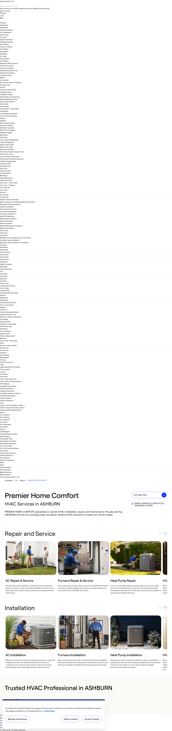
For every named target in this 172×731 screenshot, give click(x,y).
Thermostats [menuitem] (4, 106)
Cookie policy (49, 711)
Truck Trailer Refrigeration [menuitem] (9, 140)
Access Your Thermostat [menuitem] (8, 340)
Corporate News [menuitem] (5, 467)
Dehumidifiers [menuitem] (5, 58)
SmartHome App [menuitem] (6, 326)
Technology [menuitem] (4, 319)
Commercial (4, 82)
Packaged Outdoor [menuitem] (6, 94)
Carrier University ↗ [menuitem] (7, 362)
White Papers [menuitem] (4, 357)
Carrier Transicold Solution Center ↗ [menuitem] (12, 407)
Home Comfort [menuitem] (5, 252)
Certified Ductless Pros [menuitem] (8, 314)
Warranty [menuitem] (3, 338)
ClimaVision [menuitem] (4, 111)
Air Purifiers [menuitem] (4, 49)
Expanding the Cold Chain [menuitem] (9, 293)
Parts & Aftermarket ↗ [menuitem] (8, 101)
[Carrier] (86, 14)
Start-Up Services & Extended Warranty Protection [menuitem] (17, 202)
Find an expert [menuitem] (5, 369)
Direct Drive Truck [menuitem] (6, 154)
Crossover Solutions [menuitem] (7, 68)
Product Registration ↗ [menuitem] (8, 336)
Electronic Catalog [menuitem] (6, 125)
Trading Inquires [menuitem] (5, 398)
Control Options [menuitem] (5, 173)
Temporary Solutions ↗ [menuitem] (8, 214)
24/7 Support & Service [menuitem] (8, 209)
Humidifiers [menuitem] (4, 51)
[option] (31, 567)
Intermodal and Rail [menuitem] (7, 149)
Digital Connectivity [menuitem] (7, 206)
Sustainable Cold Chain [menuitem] (8, 441)
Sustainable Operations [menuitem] (8, 443)
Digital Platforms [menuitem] (6, 180)
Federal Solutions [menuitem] (6, 269)
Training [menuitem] (3, 360)
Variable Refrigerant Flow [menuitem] (9, 70)
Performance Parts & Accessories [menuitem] (11, 159)
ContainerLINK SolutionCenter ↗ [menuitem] (11, 410)
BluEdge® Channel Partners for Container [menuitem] (14, 242)
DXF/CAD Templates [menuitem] (7, 128)
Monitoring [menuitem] (3, 175)
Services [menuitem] (3, 192)
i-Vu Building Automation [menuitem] (9, 113)
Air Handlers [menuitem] (4, 44)
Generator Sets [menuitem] (5, 166)
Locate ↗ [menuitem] (3, 372)
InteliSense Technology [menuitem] (8, 324)
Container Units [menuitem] (5, 163)
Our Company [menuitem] (5, 419)
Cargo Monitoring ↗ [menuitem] (7, 178)
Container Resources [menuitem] (7, 391)
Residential (4, 27)
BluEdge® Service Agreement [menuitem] (10, 204)
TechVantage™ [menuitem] (5, 431)
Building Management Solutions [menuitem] (11, 226)
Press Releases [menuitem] (5, 470)
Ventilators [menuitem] (3, 54)
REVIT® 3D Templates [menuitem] (7, 130)
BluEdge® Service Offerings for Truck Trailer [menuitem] (15, 238)
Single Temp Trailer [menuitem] (7, 144)
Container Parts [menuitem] (5, 171)
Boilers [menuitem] (2, 77)
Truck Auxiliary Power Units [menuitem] (10, 156)
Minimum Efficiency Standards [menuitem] (11, 317)
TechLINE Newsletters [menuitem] (8, 396)
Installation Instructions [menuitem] (8, 386)
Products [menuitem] (3, 23)
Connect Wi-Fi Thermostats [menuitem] (9, 109)
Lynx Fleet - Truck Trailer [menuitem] (9, 183)
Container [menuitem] (3, 281)
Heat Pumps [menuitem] (4, 35)
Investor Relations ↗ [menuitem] (7, 455)
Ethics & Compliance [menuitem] (7, 460)
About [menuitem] (2, 412)
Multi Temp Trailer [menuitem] (6, 147)
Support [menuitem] (3, 295)
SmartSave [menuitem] (4, 329)
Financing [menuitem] (3, 309)
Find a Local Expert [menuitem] (6, 305)
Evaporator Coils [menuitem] (5, 75)
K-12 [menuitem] (1, 271)
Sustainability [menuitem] (5, 290)
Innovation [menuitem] (3, 422)
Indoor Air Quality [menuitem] (6, 46)
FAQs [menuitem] (2, 343)
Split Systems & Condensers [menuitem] (10, 97)
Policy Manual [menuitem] (5, 458)
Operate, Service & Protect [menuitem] (9, 199)
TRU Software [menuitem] (5, 384)
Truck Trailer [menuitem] (4, 283)
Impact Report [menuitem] (5, 436)
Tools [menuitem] (2, 403)
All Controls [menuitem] (4, 104)
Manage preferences (17, 719)
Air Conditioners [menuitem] (5, 32)
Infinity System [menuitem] (5, 321)
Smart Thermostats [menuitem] (7, 66)
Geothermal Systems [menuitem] (7, 73)
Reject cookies (70, 719)
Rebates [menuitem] (3, 307)
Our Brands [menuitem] (4, 427)
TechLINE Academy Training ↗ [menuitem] (11, 393)
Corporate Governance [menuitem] (7, 453)
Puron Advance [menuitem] (5, 331)
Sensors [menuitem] (3, 118)
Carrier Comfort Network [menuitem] (8, 116)
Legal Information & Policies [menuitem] (10, 367)
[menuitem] (4, 25)
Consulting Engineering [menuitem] (8, 211)
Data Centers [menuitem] (4, 259)
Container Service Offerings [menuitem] (9, 240)
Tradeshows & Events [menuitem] (7, 286)
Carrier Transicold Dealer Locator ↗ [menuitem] (12, 405)
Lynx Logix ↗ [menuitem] (4, 190)
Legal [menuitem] (2, 364)
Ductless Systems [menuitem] (6, 39)
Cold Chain (4, 137)
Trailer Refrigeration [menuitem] (7, 142)
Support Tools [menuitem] (5, 333)
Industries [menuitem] (3, 245)
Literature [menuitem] (3, 352)
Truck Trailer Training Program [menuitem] (11, 381)
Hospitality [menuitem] (3, 266)
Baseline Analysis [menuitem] (6, 223)
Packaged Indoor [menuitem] (6, 92)
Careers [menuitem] (2, 429)
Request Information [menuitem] (7, 228)
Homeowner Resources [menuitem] (8, 302)
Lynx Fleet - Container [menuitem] (7, 185)
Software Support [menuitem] (6, 132)
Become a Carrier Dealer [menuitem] (8, 345)
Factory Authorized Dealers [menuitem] (9, 312)
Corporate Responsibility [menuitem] (8, 434)
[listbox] (86, 567)
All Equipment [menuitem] (5, 85)
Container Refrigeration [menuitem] (8, 161)
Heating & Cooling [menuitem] (6, 30)
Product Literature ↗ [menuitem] (7, 388)
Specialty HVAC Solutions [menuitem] (9, 63)
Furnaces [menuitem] (3, 37)
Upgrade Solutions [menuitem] (6, 221)
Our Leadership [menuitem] (5, 424)
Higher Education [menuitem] (6, 264)
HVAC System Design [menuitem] (7, 123)
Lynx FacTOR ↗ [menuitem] (5, 187)
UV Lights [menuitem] (3, 56)
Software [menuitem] (3, 120)
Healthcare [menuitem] (4, 262)
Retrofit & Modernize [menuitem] (7, 216)
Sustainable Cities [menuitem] (6, 439)
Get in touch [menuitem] (4, 230)
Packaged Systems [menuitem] (6, 42)
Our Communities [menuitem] (6, 446)
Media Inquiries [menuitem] (5, 474)
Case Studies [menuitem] (4, 355)
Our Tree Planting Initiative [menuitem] (9, 448)
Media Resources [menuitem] (6, 472)
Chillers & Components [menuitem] (8, 89)
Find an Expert (5, 477)
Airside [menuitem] (2, 87)
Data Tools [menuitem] (3, 168)
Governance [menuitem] (4, 450)
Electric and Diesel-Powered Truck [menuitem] (12, 152)
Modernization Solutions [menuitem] (8, 218)
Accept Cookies (92, 719)
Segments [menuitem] (3, 278)
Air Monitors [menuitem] (4, 61)
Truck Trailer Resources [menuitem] (8, 379)
